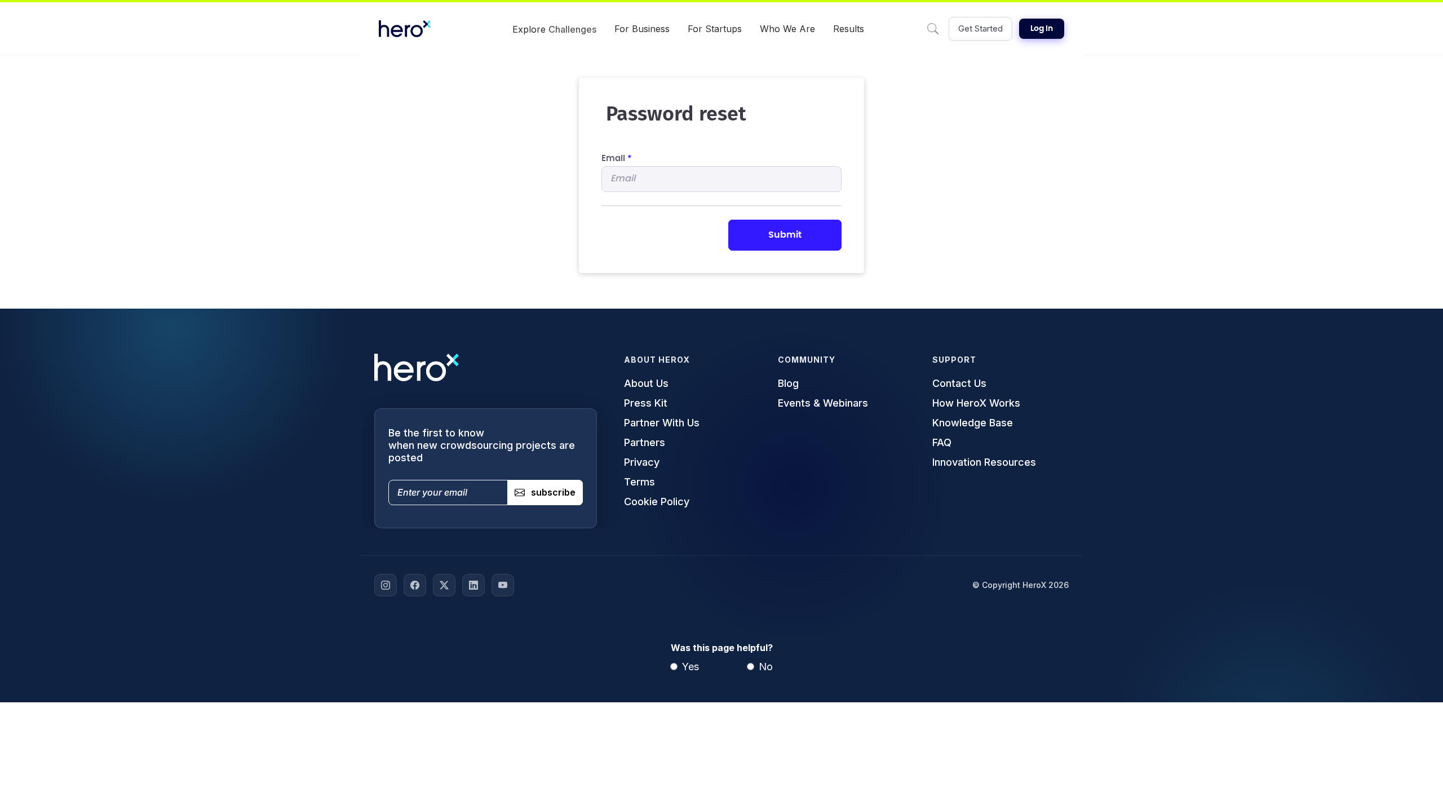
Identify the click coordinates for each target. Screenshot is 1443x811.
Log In (1041, 29)
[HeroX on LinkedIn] (473, 585)
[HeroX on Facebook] (415, 585)
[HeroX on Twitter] (444, 585)
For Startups (715, 28)
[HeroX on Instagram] (385, 585)
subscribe (553, 492)
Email (616, 158)
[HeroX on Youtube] (503, 585)
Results (848, 28)
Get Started (980, 28)
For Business (642, 28)
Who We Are (787, 28)
